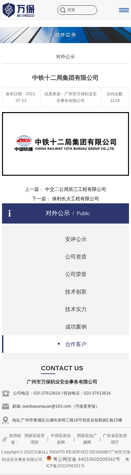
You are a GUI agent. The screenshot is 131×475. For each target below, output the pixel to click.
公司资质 (72, 256)
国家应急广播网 (87, 438)
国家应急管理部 (35, 438)
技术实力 (72, 308)
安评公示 (72, 238)
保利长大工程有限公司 (75, 198)
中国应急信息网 (61, 438)
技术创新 (72, 291)
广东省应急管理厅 (115, 438)
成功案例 (72, 326)
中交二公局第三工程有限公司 (75, 189)
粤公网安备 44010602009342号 (86, 459)
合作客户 (72, 343)
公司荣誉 (72, 273)
